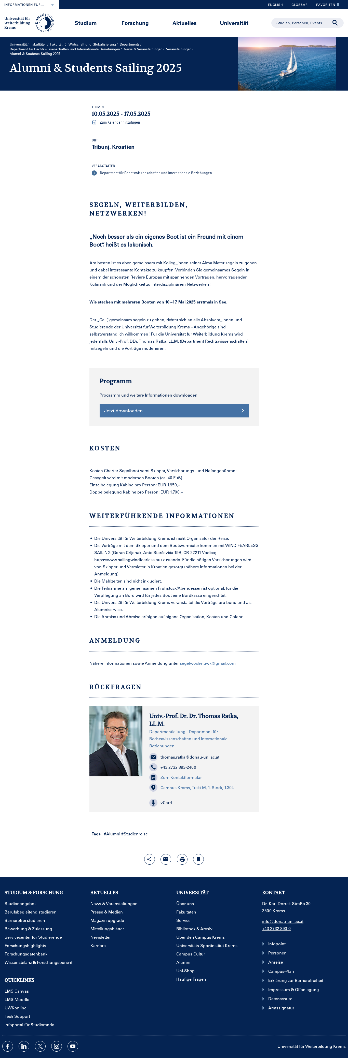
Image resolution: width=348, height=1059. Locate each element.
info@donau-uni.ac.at (282, 921)
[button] (200, 803)
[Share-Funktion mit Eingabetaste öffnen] (149, 859)
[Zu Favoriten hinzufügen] (198, 859)
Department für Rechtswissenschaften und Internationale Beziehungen (65, 49)
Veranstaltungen (179, 49)
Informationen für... (24, 5)
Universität (234, 22)
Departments (130, 44)
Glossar (298, 6)
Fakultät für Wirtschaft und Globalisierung (83, 44)
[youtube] (73, 1046)
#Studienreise (134, 833)
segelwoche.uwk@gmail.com (208, 663)
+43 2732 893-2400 (178, 767)
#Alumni (112, 833)
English (275, 5)
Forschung (135, 22)
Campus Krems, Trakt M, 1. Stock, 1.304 (197, 787)
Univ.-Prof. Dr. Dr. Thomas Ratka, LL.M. (193, 719)
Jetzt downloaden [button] (123, 411)
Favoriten (323, 6)
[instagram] (56, 1046)
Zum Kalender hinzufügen (119, 122)
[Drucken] (182, 859)
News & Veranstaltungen (143, 49)
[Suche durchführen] (335, 22)
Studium (86, 22)
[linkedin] (24, 1046)
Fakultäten (39, 44)
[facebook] (7, 1046)
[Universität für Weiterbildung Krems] (31, 22)
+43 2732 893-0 (276, 928)
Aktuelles (184, 22)
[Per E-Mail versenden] (165, 859)
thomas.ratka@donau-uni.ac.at (189, 757)
